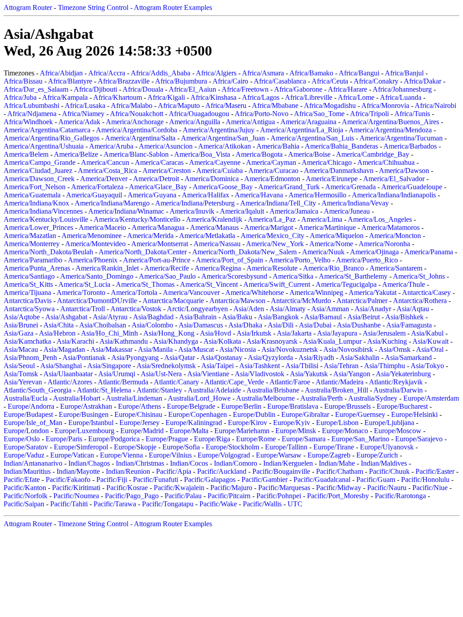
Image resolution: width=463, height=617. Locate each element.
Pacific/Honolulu (425, 479)
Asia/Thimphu (384, 365)
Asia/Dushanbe (359, 325)
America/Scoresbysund (234, 276)
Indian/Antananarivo (33, 463)
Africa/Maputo (179, 105)
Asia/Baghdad (153, 317)
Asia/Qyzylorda (270, 357)
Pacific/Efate (22, 479)
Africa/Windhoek (28, 122)
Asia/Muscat (196, 349)
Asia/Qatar (179, 357)
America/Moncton (395, 235)
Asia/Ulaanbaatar (68, 374)
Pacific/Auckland (221, 471)
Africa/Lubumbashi (31, 105)
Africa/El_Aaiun (192, 89)
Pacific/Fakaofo (68, 479)
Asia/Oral (430, 349)
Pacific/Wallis (262, 504)
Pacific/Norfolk (25, 496)
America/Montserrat (159, 244)
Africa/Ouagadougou (199, 113)
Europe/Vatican (72, 455)
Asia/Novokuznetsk (289, 349)
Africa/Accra (106, 73)
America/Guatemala (32, 195)
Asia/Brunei (21, 325)
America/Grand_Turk (289, 187)
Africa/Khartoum (117, 97)
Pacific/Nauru (386, 487)
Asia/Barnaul (323, 317)
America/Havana (259, 195)
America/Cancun (105, 162)
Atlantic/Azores (69, 382)
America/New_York (275, 244)
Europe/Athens (139, 406)
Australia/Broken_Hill (336, 390)
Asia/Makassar (111, 349)
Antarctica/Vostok (135, 309)
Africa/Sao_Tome (319, 113)
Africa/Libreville (308, 97)
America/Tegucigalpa (346, 284)
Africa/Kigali (166, 97)
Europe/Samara (304, 439)
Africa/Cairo (230, 81)
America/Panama (428, 252)
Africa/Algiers (216, 73)
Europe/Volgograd (224, 455)
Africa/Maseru (225, 105)
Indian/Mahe (337, 463)
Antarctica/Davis (28, 300)
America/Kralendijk (214, 219)
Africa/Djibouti (95, 89)
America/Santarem (395, 268)
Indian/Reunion (128, 471)
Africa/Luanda (400, 97)
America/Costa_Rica (107, 170)
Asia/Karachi (75, 341)
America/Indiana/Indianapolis (394, 195)
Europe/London (26, 431)
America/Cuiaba (219, 170)
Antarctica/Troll (82, 309)
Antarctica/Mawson (237, 300)
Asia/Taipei (217, 365)
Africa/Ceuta (330, 81)
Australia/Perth (321, 398)
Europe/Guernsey (360, 414)
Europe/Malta (189, 431)
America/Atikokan (224, 146)
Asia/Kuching (387, 341)
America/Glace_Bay (158, 187)
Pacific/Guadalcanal (321, 479)
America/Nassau (217, 244)
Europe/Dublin (254, 414)
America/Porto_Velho (300, 260)
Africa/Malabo (131, 105)
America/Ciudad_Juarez (38, 170)
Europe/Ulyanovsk (387, 447)
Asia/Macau (21, 349)
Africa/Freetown (245, 89)
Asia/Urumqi (116, 374)
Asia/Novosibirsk (348, 349)
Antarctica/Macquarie (173, 300)
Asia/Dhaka (245, 325)
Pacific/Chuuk (389, 471)
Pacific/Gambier (264, 479)
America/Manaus (214, 227)
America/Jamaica (293, 211)
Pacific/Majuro (231, 487)
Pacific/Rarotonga (400, 496)
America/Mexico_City (272, 235)
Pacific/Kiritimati (76, 487)
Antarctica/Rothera (420, 300)
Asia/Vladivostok (259, 374)
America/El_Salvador (394, 178)
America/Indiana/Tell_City (278, 203)
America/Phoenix (93, 260)
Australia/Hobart (76, 398)
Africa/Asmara (263, 73)
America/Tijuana (27, 292)
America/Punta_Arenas (37, 268)
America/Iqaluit (242, 211)
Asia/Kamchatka (27, 341)
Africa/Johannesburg (402, 89)
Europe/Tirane (333, 447)
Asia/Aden (248, 309)
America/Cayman (271, 162)
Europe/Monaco (345, 431)
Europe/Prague (167, 439)
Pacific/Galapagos (210, 479)
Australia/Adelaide (214, 390)
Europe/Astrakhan (86, 406)
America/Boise (309, 154)
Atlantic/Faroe (289, 382)
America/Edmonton (272, 178)
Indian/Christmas (140, 463)
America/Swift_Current (276, 284)
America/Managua (158, 227)
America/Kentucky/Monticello (137, 219)
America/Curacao (273, 170)
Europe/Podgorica (114, 439)
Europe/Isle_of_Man (33, 422)
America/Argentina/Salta (140, 138)
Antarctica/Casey (426, 292)
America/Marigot (268, 227)
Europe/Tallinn (286, 447)
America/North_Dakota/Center (143, 252)
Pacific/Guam (375, 479)
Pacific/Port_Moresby (338, 496)
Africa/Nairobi (435, 105)
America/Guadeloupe (411, 187)
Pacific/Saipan (24, 504)
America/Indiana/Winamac (126, 211)
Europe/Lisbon (337, 422)
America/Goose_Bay (223, 187)
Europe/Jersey (139, 422)
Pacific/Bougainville (281, 471)
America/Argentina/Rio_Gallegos (51, 138)
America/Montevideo (95, 244)
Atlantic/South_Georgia (37, 390)
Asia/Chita (58, 325)
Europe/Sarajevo (419, 439)
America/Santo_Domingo (96, 276)
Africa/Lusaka (85, 105)
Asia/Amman (330, 309)
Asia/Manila (155, 349)
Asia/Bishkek (404, 317)
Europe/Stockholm (232, 447)
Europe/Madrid (142, 431)
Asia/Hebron (57, 333)
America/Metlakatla (207, 235)
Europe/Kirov (247, 422)
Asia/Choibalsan (102, 325)
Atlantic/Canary (176, 382)
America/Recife (166, 268)
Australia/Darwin (398, 390)
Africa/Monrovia (385, 105)
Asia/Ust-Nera (161, 374)
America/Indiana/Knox (36, 203)
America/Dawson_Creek (39, 178)
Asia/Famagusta (409, 325)
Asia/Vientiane (208, 374)
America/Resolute (272, 268)
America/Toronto (81, 292)
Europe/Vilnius (170, 455)
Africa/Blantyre (70, 81)
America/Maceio (102, 227)
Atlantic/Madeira (340, 382)
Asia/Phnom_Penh (30, 357)
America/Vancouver (191, 292)
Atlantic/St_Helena (104, 390)
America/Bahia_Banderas (341, 146)
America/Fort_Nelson (35, 187)
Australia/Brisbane (272, 390)
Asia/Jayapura (337, 333)
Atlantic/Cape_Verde (234, 382)
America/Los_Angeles (380, 219)
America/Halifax (205, 195)
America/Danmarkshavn (338, 170)
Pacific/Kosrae (127, 487)
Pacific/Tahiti (69, 504)
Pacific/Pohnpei (278, 496)
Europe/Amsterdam (431, 398)
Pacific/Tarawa (115, 504)
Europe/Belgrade (191, 406)
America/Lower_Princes (38, 227)
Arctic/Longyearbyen (197, 309)
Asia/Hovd (215, 333)
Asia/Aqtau (413, 309)
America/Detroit (156, 178)
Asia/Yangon (351, 374)
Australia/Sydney (372, 398)
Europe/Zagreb (328, 455)
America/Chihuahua (386, 162)
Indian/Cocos (189, 463)
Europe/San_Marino (360, 439)
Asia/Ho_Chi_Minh (109, 333)
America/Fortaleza (97, 187)
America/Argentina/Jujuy (219, 130)
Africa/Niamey (83, 113)
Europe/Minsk (295, 431)
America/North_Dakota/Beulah (48, 252)
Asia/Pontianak (84, 357)
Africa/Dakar (422, 81)
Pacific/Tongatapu (168, 504)
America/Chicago (327, 162)
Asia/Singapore (109, 365)
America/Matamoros (390, 227)
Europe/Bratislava (292, 406)
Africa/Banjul (404, 73)
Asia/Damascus (201, 325)
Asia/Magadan (64, 349)
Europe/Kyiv (291, 422)
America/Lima (321, 219)
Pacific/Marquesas (284, 487)
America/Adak (79, 122)
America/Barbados (410, 146)
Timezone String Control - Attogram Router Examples (135, 7)
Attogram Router (28, 7)
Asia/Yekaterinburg (403, 374)
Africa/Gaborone (298, 89)
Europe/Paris (64, 439)
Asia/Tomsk (21, 374)
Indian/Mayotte (78, 471)
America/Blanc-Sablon (136, 154)
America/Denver (104, 178)
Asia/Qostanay (221, 357)
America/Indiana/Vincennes (43, 211)
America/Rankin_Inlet (107, 268)
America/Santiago (29, 276)
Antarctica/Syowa (29, 309)
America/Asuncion (166, 146)
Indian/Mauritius (27, 471)
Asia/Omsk (394, 349)
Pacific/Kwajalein (179, 487)
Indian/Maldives (384, 463)
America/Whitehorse (254, 292)
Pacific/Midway (338, 487)
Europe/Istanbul (90, 422)
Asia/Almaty (287, 309)
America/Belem (26, 154)
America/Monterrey (32, 244)
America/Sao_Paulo (167, 276)
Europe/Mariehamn (241, 431)
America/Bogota (259, 154)
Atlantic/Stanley (159, 390)
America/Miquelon (337, 235)
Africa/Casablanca (280, 81)
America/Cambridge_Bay (372, 154)
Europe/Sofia (181, 447)
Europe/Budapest (28, 414)
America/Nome (331, 244)
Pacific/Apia (173, 471)
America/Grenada (350, 187)
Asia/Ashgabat (66, 317)
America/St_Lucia (84, 284)
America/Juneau (347, 211)
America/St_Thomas (145, 284)
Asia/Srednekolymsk (166, 365)
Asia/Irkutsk (253, 333)
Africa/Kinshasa (213, 97)
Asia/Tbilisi (301, 365)
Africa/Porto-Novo (261, 113)
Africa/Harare (347, 89)
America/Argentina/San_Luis (312, 138)
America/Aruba (111, 146)
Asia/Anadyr (372, 309)
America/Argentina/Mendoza (390, 130)
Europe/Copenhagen (197, 414)
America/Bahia (277, 146)
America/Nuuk (323, 252)
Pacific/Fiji (111, 479)
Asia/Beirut (363, 317)
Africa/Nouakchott (136, 113)
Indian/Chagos (89, 463)
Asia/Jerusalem (384, 333)
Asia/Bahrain (198, 317)
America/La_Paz (272, 219)
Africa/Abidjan (61, 73)
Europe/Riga (212, 439)
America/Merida (150, 235)
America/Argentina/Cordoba (136, 130)
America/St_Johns (419, 276)
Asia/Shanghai (61, 365)
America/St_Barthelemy (353, 276)
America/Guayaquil (94, 195)
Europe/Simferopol (81, 447)
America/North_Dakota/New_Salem (244, 252)
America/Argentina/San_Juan (223, 138)
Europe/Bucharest (402, 406)
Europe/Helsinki (414, 414)
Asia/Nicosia (237, 349)
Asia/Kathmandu (123, 341)
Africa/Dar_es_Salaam (36, 89)
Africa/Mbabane (275, 105)
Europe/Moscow (397, 431)
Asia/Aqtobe (22, 317)
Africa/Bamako (311, 73)
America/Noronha (384, 244)
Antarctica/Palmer (361, 300)
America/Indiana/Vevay (355, 203)
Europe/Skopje (135, 447)
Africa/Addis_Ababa (160, 73)
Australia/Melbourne (265, 398)
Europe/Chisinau (138, 414)
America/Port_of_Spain (229, 260)
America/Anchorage (135, 122)
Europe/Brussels (347, 406)
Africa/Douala (143, 89)
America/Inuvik (192, 211)
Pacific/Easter (435, 471)
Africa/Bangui (359, 73)
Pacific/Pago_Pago (132, 496)
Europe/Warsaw (279, 455)
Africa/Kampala (65, 97)
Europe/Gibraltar (305, 414)
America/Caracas (159, 162)
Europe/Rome (256, 439)
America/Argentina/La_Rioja (301, 130)
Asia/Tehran (341, 365)
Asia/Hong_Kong (168, 333)
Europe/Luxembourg (84, 431)
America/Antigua (250, 122)
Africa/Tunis (412, 113)
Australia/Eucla (25, 398)
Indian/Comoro (235, 463)
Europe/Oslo (22, 439)
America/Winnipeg (316, 292)
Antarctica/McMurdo (301, 300)
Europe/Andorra (31, 406)
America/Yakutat (373, 292)
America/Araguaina (308, 122)
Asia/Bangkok (278, 317)
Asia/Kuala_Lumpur (332, 341)
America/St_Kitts (28, 284)
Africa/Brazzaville (124, 81)
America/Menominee (91, 235)
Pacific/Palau (183, 496)
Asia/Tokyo (427, 365)
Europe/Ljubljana (389, 422)
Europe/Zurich (377, 455)
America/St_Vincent (209, 284)
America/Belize (76, 154)
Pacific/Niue (430, 487)
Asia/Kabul (427, 333)
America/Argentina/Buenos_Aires (390, 122)
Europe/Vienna (121, 455)
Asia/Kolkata (222, 341)
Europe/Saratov (26, 447)
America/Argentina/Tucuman (401, 138)
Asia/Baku (237, 317)
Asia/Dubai (315, 325)
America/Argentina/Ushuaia (44, 146)
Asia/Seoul (19, 365)
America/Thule (403, 284)
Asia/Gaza (18, 333)
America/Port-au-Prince (156, 260)
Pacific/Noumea (76, 496)
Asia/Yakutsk (309, 374)
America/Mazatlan (30, 235)
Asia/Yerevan (23, 382)
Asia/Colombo (152, 325)
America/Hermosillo (317, 195)
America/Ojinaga (374, 252)
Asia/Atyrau (110, 317)
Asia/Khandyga (175, 341)
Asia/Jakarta (294, 333)
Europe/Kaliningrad (193, 422)
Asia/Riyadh (316, 357)
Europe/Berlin (241, 406)
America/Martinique (327, 227)
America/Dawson (404, 170)
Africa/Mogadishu (330, 105)
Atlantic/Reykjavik (396, 382)
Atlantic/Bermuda (123, 382)
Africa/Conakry (376, 81)
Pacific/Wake (218, 504)
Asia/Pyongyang (135, 357)
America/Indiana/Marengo (112, 203)
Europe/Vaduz (24, 455)
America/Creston (166, 170)
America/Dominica (211, 178)
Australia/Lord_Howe (199, 398)
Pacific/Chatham (339, 471)
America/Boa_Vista (202, 154)
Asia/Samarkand (408, 357)
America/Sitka (293, 276)
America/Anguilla (194, 122)
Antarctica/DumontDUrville (97, 300)
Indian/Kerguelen (288, 463)
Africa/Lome (356, 97)
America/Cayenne (215, 162)
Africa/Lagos (260, 97)
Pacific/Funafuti (155, 479)
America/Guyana (152, 195)
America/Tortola (134, 292)
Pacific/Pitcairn (229, 496)
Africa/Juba (20, 97)
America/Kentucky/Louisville (46, 219)
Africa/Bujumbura (181, 81)
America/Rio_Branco (333, 268)
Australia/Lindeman (134, 398)
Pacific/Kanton (25, 487)
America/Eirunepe (332, 178)
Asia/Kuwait (430, 341)
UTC (295, 504)
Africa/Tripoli (369, 113)
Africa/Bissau (23, 81)
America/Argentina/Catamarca (47, 130)
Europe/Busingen (84, 414)
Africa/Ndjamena (32, 113)
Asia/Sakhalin (359, 357)
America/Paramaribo (33, 260)
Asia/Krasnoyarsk (272, 341)
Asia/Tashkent (259, 365)
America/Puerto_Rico (367, 260)
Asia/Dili (280, 325)
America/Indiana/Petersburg (195, 203)
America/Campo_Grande (40, 162)
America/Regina (217, 268)
